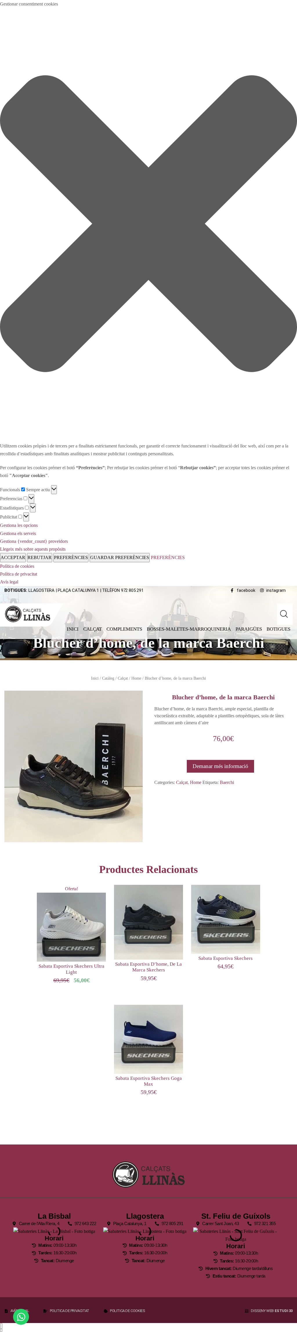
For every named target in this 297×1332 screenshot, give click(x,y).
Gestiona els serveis (18, 533)
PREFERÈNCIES (71, 557)
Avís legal (9, 581)
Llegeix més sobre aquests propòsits (33, 549)
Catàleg (108, 678)
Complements (124, 629)
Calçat (92, 629)
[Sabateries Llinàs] (31, 614)
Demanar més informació (220, 766)
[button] (148, 225)
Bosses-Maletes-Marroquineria (189, 629)
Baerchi (227, 782)
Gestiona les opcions (19, 525)
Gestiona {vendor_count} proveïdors (34, 541)
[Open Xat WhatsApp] (21, 1317)
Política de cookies (17, 566)
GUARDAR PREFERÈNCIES (119, 557)
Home (136, 678)
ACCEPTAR (13, 557)
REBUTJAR (40, 557)
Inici (73, 629)
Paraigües (249, 629)
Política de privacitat (18, 574)
